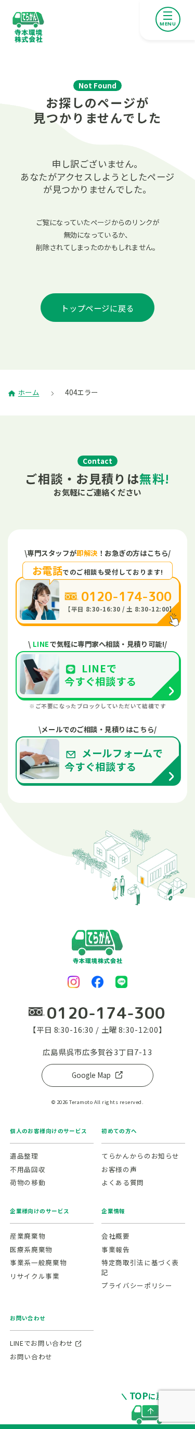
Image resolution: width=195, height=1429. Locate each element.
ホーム (29, 392)
